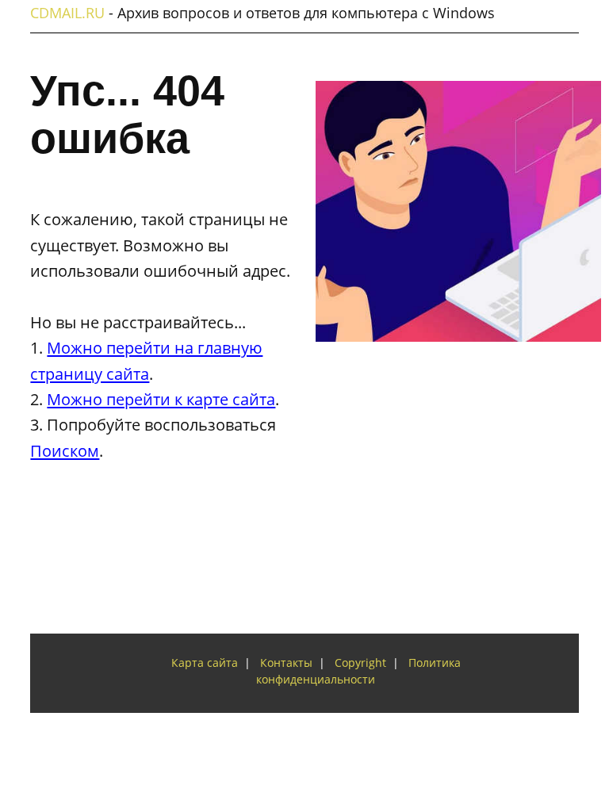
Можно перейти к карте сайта (161, 399)
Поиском (64, 450)
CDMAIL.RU (67, 12)
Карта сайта (204, 663)
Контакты (286, 663)
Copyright (360, 663)
